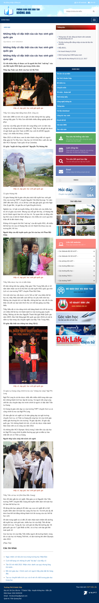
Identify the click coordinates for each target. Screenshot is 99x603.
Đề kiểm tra (61, 83)
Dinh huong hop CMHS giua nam (70, 50)
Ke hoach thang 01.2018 (67, 46)
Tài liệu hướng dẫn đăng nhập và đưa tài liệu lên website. (76, 38)
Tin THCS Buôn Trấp (64, 78)
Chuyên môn (61, 88)
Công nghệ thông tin (64, 102)
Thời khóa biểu (62, 97)
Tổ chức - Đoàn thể (64, 92)
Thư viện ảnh (61, 129)
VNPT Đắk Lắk (91, 587)
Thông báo (61, 27)
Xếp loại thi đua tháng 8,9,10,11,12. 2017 (73, 54)
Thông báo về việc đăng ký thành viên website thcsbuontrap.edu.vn (75, 33)
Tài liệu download (63, 111)
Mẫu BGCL (62, 43)
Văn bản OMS (62, 125)
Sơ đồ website (81, 2)
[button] (59, 180)
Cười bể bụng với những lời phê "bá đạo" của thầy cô (26, 561)
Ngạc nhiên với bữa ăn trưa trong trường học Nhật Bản (26, 557)
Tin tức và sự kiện (63, 74)
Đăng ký (17, 2)
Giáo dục (7, 27)
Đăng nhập (9, 2)
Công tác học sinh (63, 115)
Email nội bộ (61, 120)
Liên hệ (92, 2)
